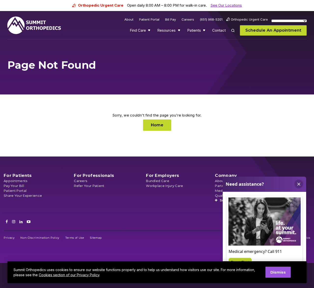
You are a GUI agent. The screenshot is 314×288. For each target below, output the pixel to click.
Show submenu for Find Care (150, 31)
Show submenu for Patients (205, 31)
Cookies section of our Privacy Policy (69, 275)
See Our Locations (226, 5)
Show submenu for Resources (180, 31)
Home (157, 125)
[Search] (235, 33)
